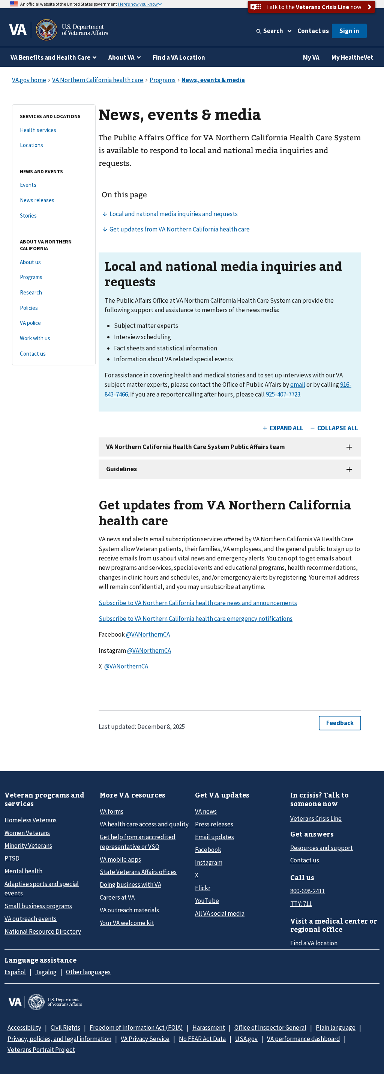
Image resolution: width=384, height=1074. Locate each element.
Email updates (214, 837)
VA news (206, 811)
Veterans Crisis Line (316, 818)
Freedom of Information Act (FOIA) (136, 1027)
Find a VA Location (179, 57)
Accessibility (24, 1027)
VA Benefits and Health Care (50, 57)
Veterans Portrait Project (41, 1049)
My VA (311, 57)
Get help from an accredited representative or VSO (138, 841)
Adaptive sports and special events (41, 888)
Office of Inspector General (270, 1027)
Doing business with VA (130, 884)
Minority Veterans (28, 845)
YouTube (207, 901)
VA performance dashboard (303, 1039)
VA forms (111, 811)
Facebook (208, 850)
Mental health (23, 871)
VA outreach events (30, 919)
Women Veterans (27, 833)
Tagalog (46, 972)
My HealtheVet (353, 57)
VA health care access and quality (144, 824)
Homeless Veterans (30, 820)
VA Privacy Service (145, 1039)
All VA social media (219, 913)
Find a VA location (314, 943)
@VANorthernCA (148, 634)
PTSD (12, 858)
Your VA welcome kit (127, 923)
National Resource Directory (42, 931)
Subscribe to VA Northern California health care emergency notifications (195, 618)
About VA (121, 57)
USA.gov (246, 1039)
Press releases (214, 824)
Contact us (313, 31)
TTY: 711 (301, 904)
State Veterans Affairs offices (138, 872)
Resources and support (321, 848)
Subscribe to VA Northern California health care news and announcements (198, 603)
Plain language (336, 1027)
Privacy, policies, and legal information (59, 1039)
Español (15, 972)
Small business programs (38, 906)
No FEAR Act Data (202, 1039)
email (297, 384)
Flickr (202, 888)
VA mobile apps (120, 859)
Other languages (88, 972)
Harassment (208, 1027)
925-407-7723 (283, 394)
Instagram (208, 862)
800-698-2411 (307, 891)
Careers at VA (117, 897)
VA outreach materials (129, 910)
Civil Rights (65, 1027)
